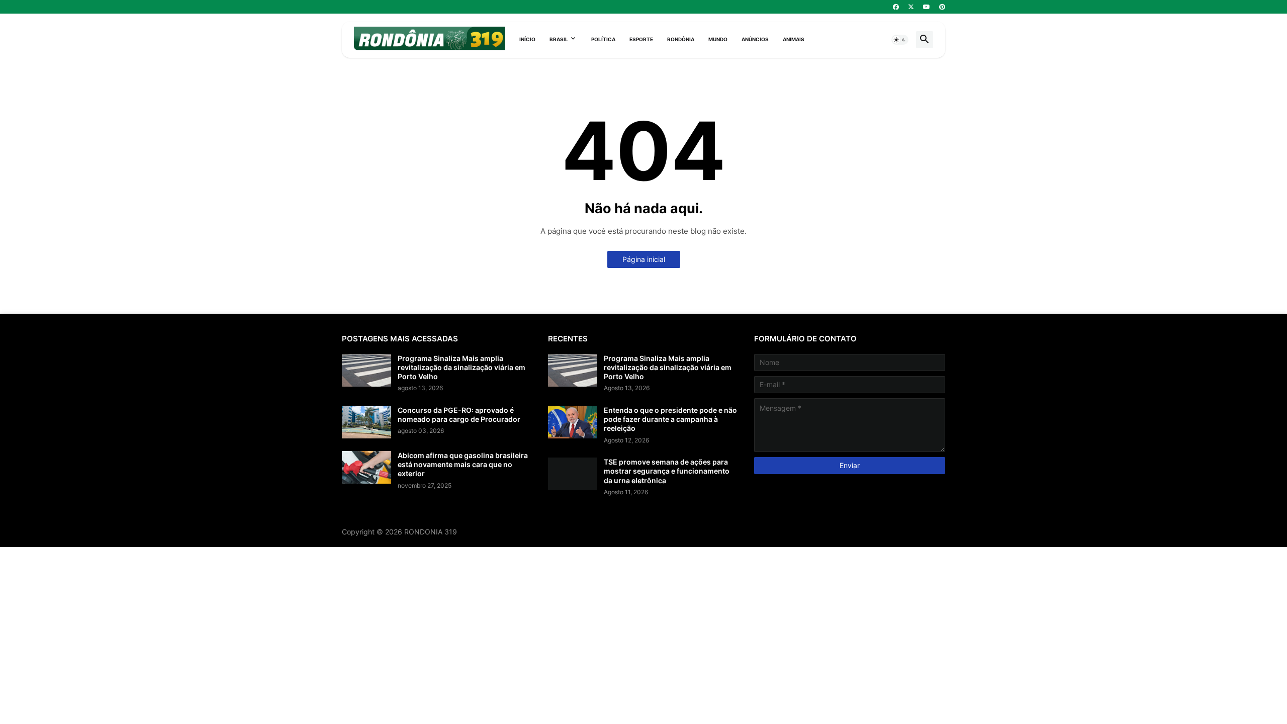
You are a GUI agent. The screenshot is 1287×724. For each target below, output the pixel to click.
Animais (793, 39)
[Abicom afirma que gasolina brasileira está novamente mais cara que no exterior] (366, 467)
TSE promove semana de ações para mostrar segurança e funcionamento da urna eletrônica (666, 471)
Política (603, 39)
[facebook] (896, 7)
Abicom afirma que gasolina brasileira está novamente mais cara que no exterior (463, 464)
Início (527, 39)
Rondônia (680, 39)
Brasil (558, 39)
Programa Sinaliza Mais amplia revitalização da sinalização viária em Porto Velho (461, 367)
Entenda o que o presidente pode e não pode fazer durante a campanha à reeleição (670, 419)
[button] (899, 40)
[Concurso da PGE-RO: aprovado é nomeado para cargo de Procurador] (366, 422)
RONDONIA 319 (430, 531)
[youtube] (926, 7)
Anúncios (755, 39)
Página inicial (643, 259)
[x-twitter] (911, 7)
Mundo (717, 39)
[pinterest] (942, 7)
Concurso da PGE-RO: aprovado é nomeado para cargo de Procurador (459, 414)
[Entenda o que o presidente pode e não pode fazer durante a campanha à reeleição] (572, 422)
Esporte (641, 39)
